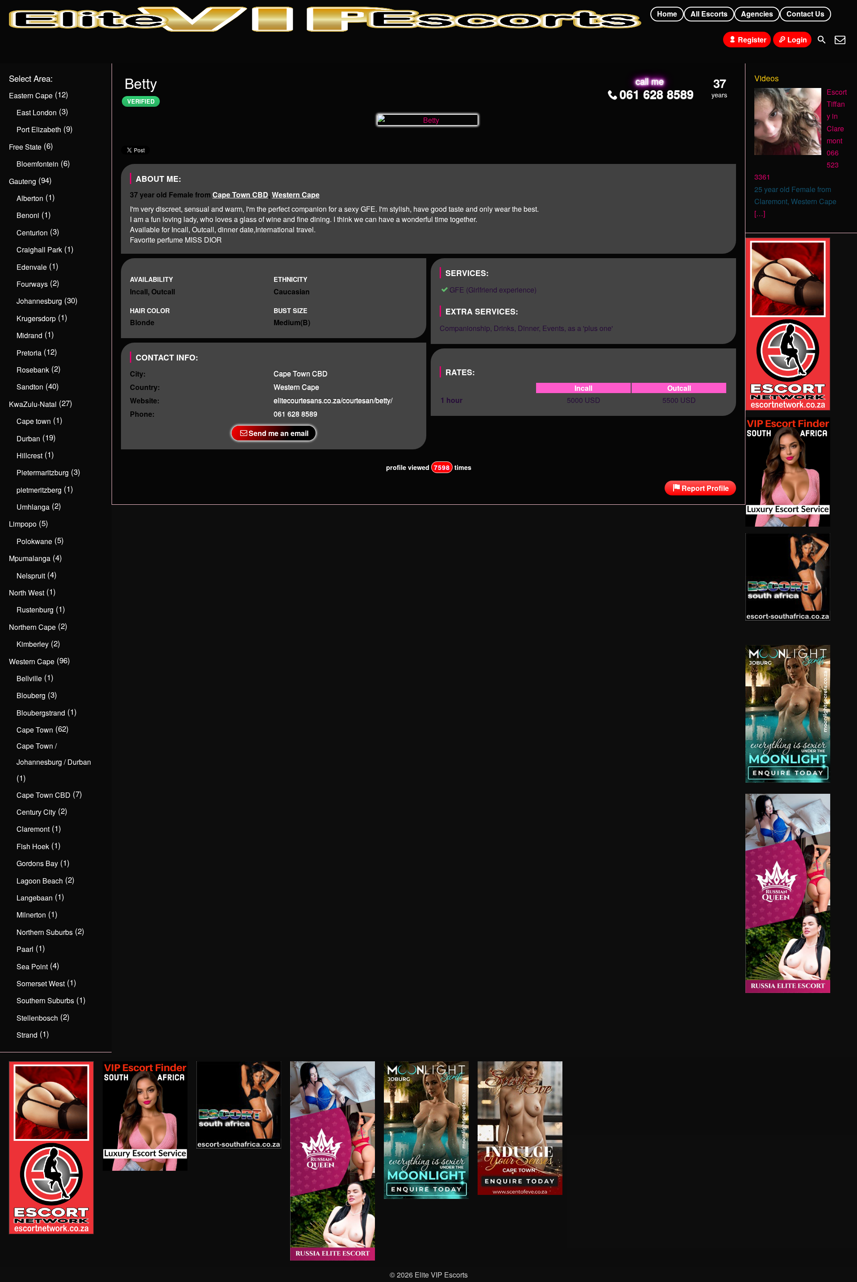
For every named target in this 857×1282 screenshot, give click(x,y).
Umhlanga (33, 507)
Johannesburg (39, 301)
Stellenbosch (37, 1018)
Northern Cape (32, 627)
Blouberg (31, 695)
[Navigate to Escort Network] (787, 407)
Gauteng (22, 181)
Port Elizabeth (39, 129)
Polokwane (34, 541)
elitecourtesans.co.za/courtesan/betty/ (333, 400)
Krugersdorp (36, 318)
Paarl (25, 949)
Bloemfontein (37, 164)
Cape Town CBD (240, 194)
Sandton (30, 386)
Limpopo (23, 524)
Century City (36, 812)
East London (37, 112)
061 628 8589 (657, 93)
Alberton (30, 198)
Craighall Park (39, 249)
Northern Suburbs (45, 932)
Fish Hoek (33, 846)
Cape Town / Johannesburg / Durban (54, 754)
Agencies (757, 13)
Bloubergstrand (41, 713)
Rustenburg (35, 609)
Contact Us (805, 13)
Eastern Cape (31, 95)
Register (752, 39)
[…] (759, 213)
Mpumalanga (29, 558)
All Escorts (709, 13)
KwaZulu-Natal (33, 404)
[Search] (822, 40)
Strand (27, 1035)
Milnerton (31, 914)
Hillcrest (29, 455)
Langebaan (35, 897)
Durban (28, 438)
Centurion (32, 232)
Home (667, 13)
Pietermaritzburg (43, 472)
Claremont (33, 829)
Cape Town (35, 730)
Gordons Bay (37, 863)
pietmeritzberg (39, 490)
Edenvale (32, 267)
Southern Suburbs (45, 1000)
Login (797, 39)
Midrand (29, 335)
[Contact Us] (840, 40)
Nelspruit (31, 575)
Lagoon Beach (40, 881)
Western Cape (296, 194)
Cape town (34, 421)
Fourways (32, 284)
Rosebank (33, 369)
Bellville (29, 678)
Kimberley (33, 644)
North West (26, 592)
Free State (25, 147)
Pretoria (29, 353)
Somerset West (41, 983)
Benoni (28, 215)
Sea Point (32, 966)
